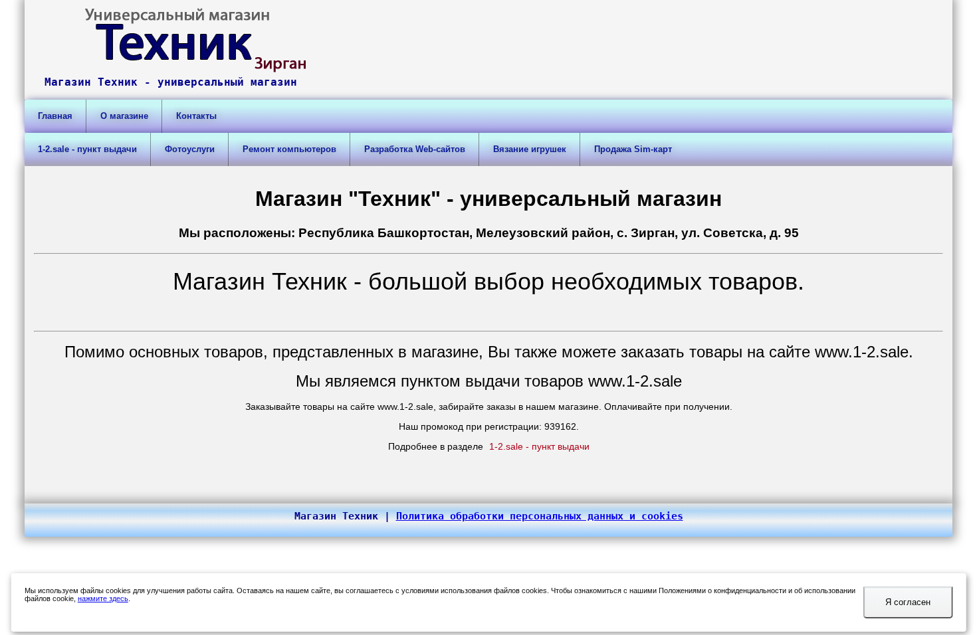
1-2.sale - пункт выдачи (87, 149)
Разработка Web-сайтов (414, 149)
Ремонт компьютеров (289, 149)
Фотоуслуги (190, 149)
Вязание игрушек (529, 149)
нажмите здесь (103, 598)
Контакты (196, 116)
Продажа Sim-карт (633, 149)
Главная (55, 116)
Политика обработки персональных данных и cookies (539, 516)
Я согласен (907, 602)
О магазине (124, 116)
